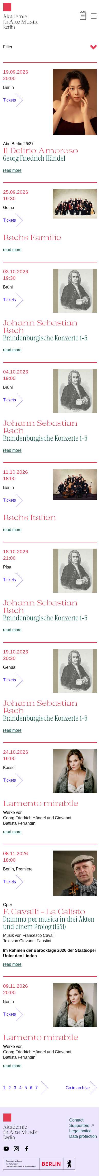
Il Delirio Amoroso (40, 154)
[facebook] (27, 1149)
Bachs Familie (32, 237)
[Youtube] (6, 1149)
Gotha (8, 207)
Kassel (9, 767)
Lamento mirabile (40, 803)
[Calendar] (83, 15)
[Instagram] (16, 1149)
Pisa (7, 567)
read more (12, 170)
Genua (9, 667)
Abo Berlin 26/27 (18, 144)
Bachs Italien (29, 517)
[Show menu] (94, 16)
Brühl (8, 287)
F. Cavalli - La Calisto (49, 918)
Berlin (8, 87)
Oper (7, 904)
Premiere (24, 869)
